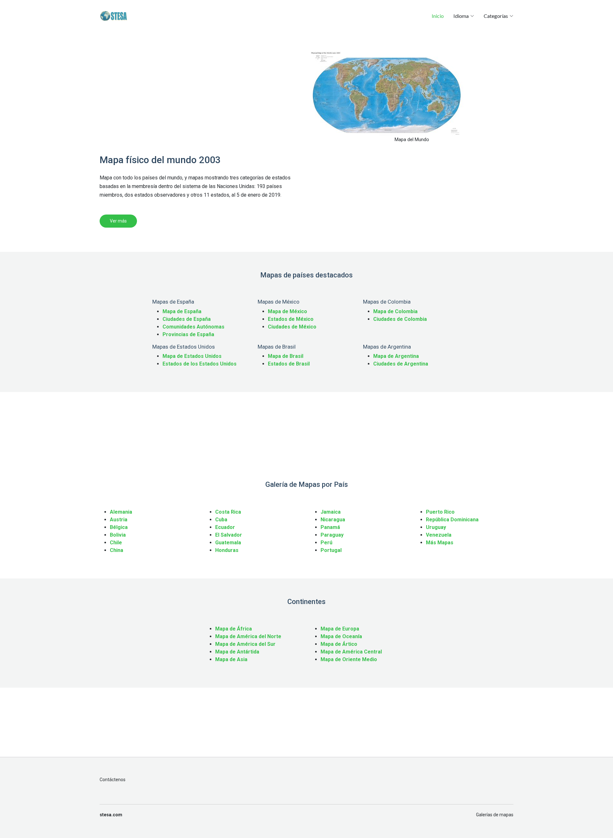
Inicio (438, 16)
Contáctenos (112, 779)
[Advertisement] (201, 95)
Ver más (118, 220)
